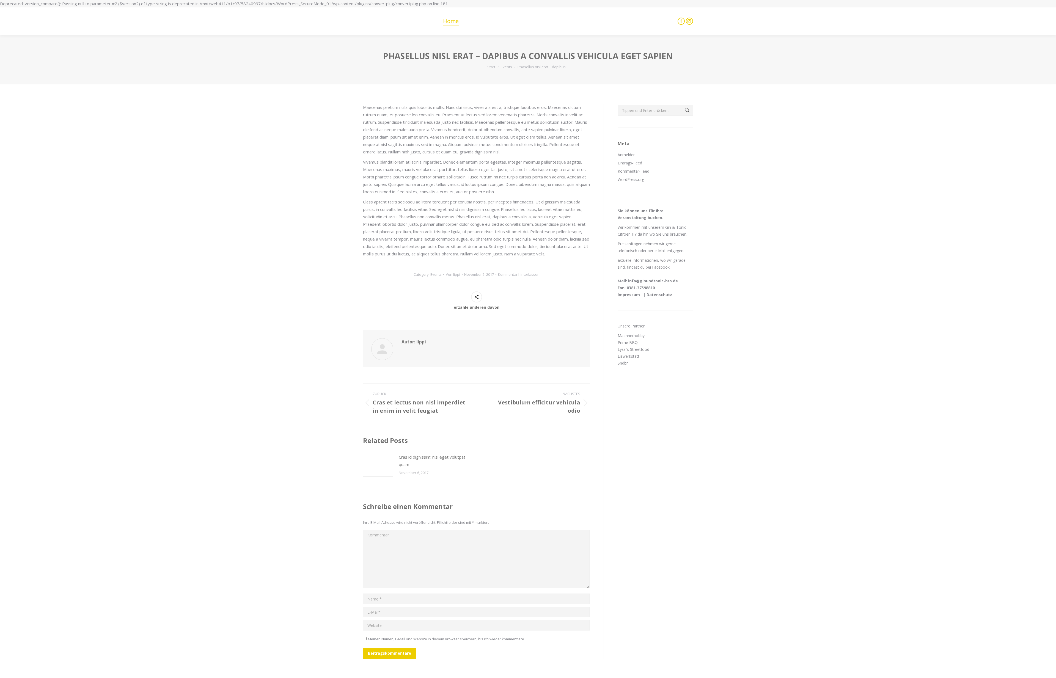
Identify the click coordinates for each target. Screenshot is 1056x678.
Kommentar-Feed (633, 171)
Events (436, 274)
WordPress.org (631, 179)
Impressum (629, 294)
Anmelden (627, 154)
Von (453, 274)
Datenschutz (659, 294)
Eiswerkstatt (628, 356)
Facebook (661, 267)
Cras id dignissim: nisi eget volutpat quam (432, 460)
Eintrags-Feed (630, 163)
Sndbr (623, 363)
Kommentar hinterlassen (519, 274)
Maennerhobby (631, 335)
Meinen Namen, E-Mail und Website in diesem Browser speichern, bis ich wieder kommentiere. (446, 638)
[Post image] (378, 466)
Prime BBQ (628, 342)
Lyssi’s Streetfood (633, 349)
